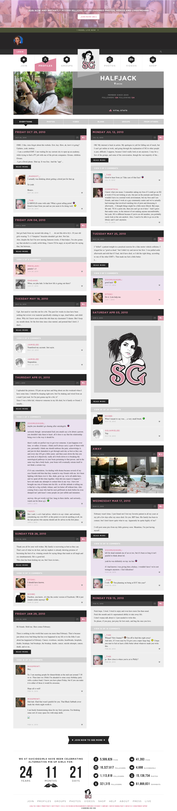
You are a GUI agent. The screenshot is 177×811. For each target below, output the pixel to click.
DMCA (38, 806)
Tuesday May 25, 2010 (109, 233)
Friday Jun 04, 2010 (30, 220)
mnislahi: (33, 266)
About (124, 801)
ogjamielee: (112, 430)
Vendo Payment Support (140, 806)
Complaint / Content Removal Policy (113, 806)
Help (112, 801)
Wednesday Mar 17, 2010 (112, 500)
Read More (22, 167)
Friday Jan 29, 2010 (30, 613)
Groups (67, 65)
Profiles (45, 65)
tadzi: (31, 511)
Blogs (101, 122)
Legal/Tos (33, 806)
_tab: (31, 200)
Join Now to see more (88, 740)
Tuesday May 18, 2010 (31, 298)
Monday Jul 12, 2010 (108, 132)
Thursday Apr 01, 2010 (32, 377)
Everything (25, 122)
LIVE (148, 801)
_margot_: (34, 176)
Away (97, 448)
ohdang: (33, 280)
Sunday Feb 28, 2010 (30, 533)
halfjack (118, 78)
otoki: (109, 294)
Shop (153, 65)
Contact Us (128, 806)
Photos (110, 65)
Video (76, 122)
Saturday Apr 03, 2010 (110, 312)
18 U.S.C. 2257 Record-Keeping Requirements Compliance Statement (81, 806)
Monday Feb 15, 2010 (108, 598)
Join (24, 65)
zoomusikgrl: (114, 280)
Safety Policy (55, 806)
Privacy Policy (46, 806)
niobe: (109, 416)
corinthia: (112, 189)
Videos (131, 65)
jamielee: (33, 345)
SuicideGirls (88, 51)
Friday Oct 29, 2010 (30, 132)
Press (137, 801)
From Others (151, 122)
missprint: (34, 666)
